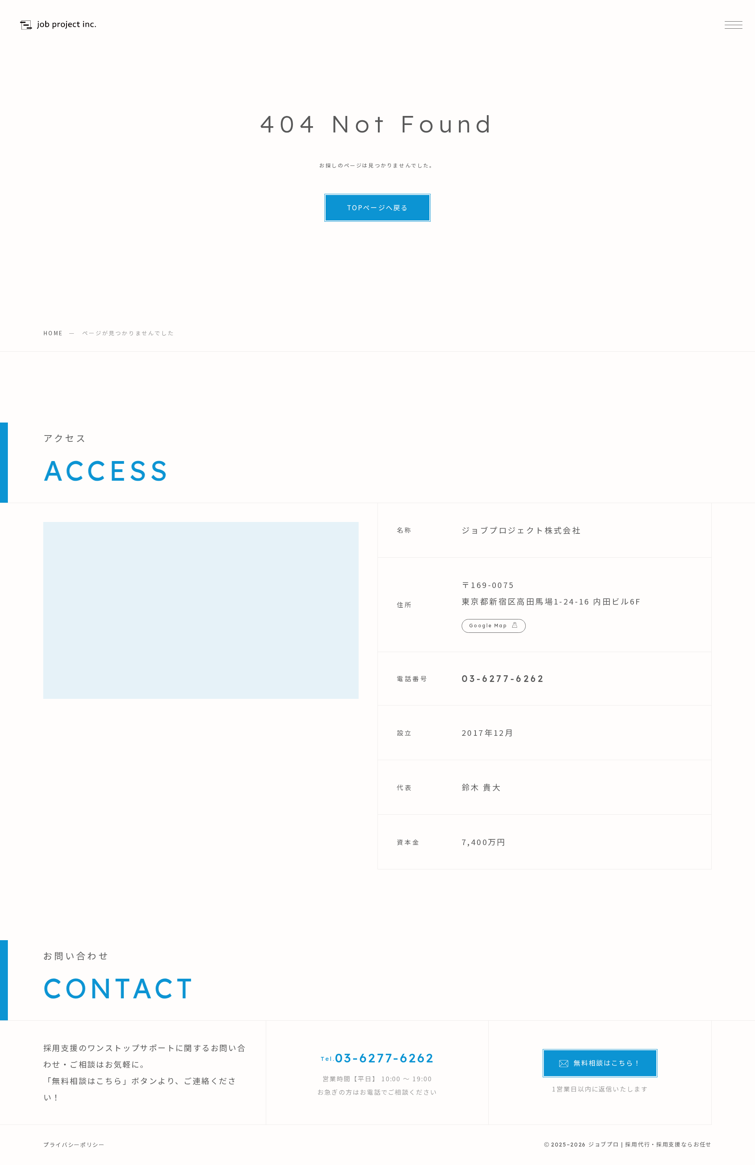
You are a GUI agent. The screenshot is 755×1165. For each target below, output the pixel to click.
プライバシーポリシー (74, 1144)
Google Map (488, 625)
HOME (53, 333)
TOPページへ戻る (377, 207)
